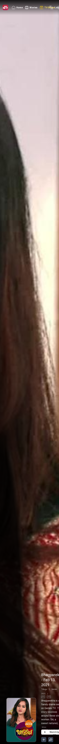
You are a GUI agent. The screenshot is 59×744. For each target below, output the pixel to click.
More (44, 727)
